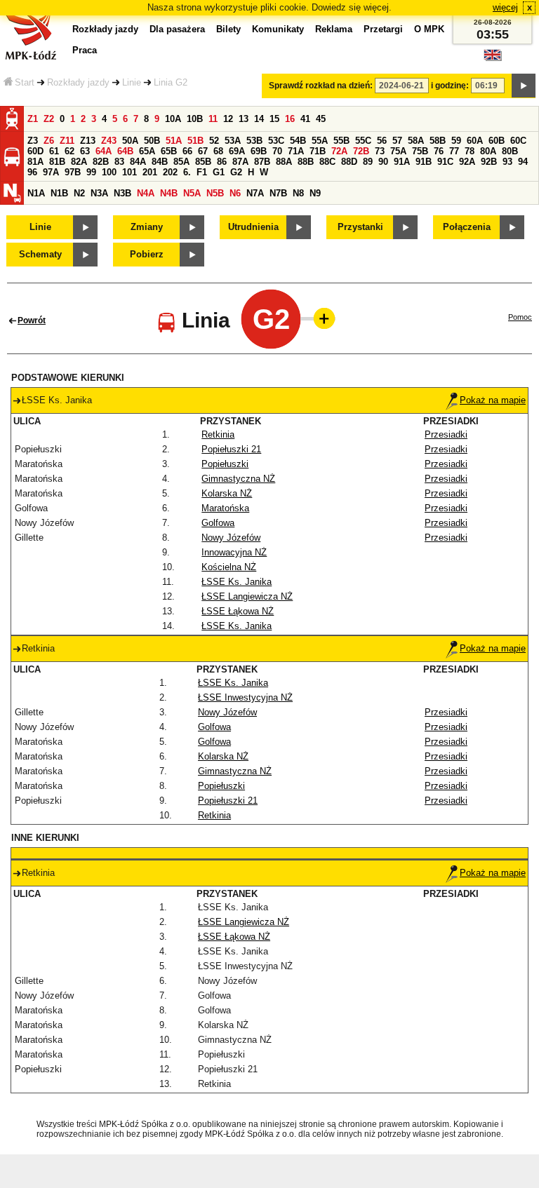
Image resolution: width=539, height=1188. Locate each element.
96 (32, 172)
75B (420, 151)
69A (237, 151)
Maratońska (225, 508)
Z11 (67, 140)
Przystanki (360, 227)
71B (318, 151)
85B (203, 161)
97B (73, 172)
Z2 (49, 119)
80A (488, 151)
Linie (131, 82)
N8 (298, 193)
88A (284, 161)
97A (51, 172)
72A (339, 151)
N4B (169, 193)
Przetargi (383, 29)
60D (35, 151)
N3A (99, 193)
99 (91, 172)
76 (439, 151)
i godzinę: (450, 85)
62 (69, 151)
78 (469, 151)
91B (423, 161)
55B (341, 140)
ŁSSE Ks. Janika (236, 581)
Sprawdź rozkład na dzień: (321, 85)
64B (125, 151)
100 (109, 172)
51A (174, 140)
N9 (315, 193)
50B (152, 140)
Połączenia (467, 227)
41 (305, 119)
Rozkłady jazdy (78, 82)
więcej (505, 7)
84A (138, 161)
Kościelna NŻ (228, 567)
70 (277, 151)
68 (218, 151)
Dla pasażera (177, 29)
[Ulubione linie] (320, 318)
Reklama (333, 29)
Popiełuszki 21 (231, 449)
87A (240, 161)
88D (349, 161)
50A (130, 140)
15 (274, 119)
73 (380, 151)
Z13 (87, 140)
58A (416, 140)
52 (214, 140)
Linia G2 (170, 82)
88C (327, 161)
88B (306, 161)
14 (259, 119)
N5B (215, 193)
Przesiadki (446, 434)
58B (438, 140)
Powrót (32, 320)
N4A (145, 193)
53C (276, 140)
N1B (59, 193)
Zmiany (147, 227)
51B (195, 140)
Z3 (32, 140)
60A (475, 140)
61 (54, 151)
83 (119, 161)
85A (181, 161)
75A (398, 151)
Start (24, 82)
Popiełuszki (224, 464)
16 (290, 119)
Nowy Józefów (230, 537)
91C (445, 161)
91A (402, 161)
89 (368, 161)
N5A (192, 193)
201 (149, 172)
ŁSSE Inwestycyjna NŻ (245, 697)
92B (489, 161)
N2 (79, 193)
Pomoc (520, 317)
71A (296, 151)
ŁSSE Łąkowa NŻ (237, 611)
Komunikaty (278, 29)
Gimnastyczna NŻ (238, 478)
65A (147, 151)
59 (456, 140)
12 (228, 119)
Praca (84, 50)
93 (507, 161)
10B (195, 119)
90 (383, 161)
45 (321, 119)
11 (213, 119)
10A (173, 119)
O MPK (429, 29)
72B (361, 151)
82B (101, 161)
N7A (255, 193)
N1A (36, 193)
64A (103, 151)
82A (79, 161)
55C (363, 140)
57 (397, 140)
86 (222, 161)
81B (57, 161)
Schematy (40, 254)
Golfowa (217, 523)
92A (467, 161)
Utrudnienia (253, 227)
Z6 (49, 140)
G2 (236, 172)
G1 (219, 172)
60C (518, 140)
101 (129, 172)
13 (243, 119)
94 (523, 161)
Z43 (109, 140)
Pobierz (147, 254)
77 (454, 151)
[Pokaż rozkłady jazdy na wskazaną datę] (523, 85)
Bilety (228, 29)
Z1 (32, 119)
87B (262, 161)
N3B (122, 193)
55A (320, 140)
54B (298, 140)
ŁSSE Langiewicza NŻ (247, 596)
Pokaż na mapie (493, 400)
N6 (235, 193)
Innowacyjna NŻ (234, 552)
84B (160, 161)
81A (35, 161)
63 (85, 151)
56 (382, 140)
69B (259, 151)
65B (169, 151)
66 (187, 151)
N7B (278, 193)
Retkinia (217, 434)
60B (496, 140)
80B (510, 151)
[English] (493, 58)
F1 (202, 172)
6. (187, 172)
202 (170, 172)
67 (203, 151)
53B (254, 140)
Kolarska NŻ (226, 493)
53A (233, 140)
